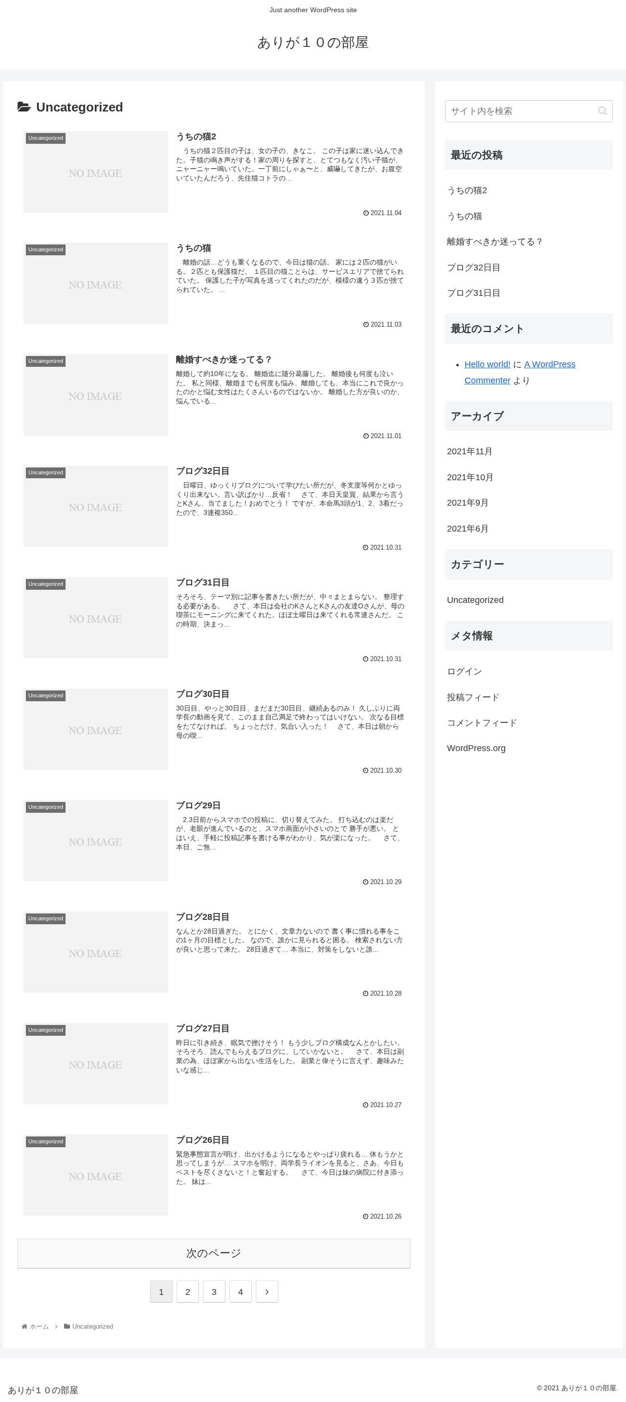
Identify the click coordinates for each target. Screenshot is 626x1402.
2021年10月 (470, 477)
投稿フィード (473, 697)
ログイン (464, 672)
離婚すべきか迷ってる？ (495, 241)
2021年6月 (468, 529)
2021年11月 (470, 452)
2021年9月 (468, 503)
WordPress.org (476, 749)
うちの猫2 (467, 190)
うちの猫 (464, 216)
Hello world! (488, 364)
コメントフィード (482, 723)
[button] (602, 110)
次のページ (214, 1253)
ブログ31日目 (474, 293)
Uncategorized (475, 600)
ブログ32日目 (474, 267)
